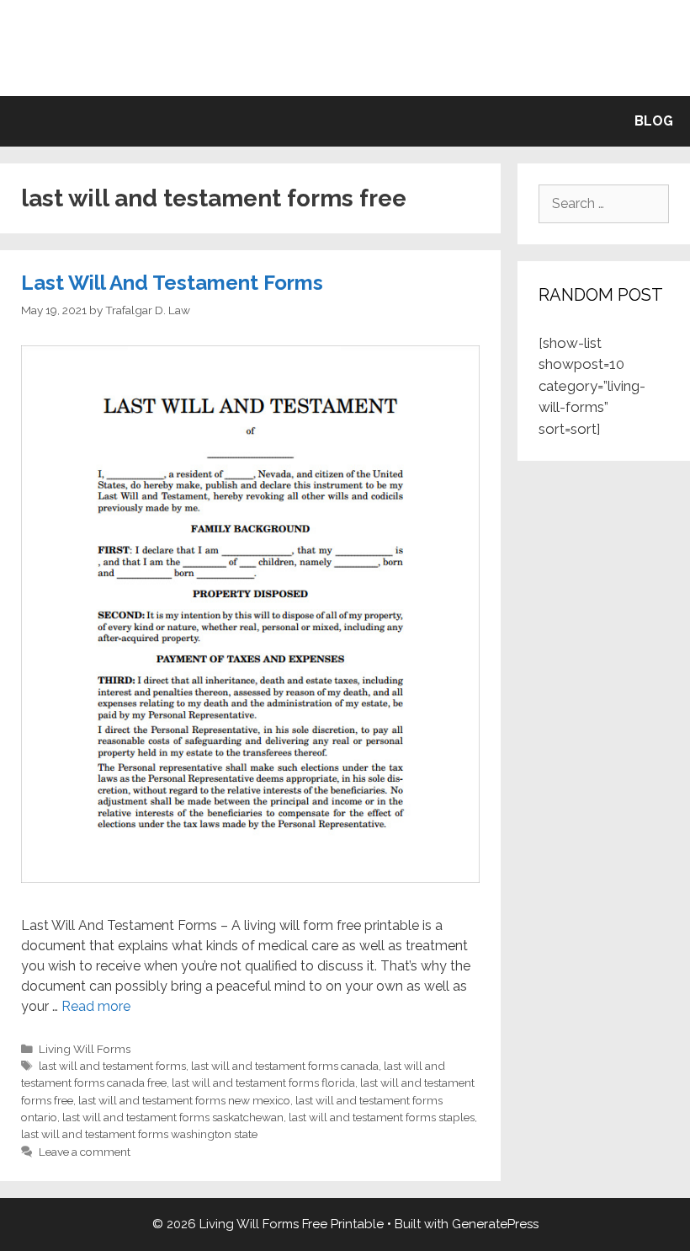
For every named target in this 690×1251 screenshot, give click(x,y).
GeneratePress (495, 1224)
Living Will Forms (84, 1049)
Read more (95, 1006)
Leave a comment (84, 1151)
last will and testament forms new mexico (184, 1100)
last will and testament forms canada (285, 1065)
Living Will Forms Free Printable (345, 47)
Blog (653, 121)
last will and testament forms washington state (139, 1134)
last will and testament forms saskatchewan (173, 1117)
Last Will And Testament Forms (172, 282)
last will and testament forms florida (263, 1082)
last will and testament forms (112, 1065)
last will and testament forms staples (382, 1117)
